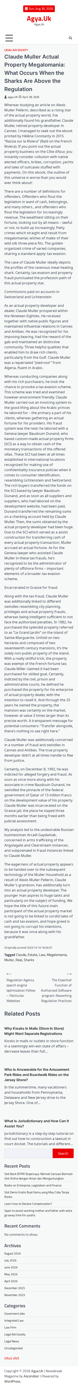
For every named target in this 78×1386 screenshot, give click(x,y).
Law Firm (10, 1327)
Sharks (29, 959)
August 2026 (12, 1253)
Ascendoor (31, 1376)
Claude (21, 954)
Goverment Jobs (14, 1313)
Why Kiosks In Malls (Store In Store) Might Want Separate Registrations (34, 1031)
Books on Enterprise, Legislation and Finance (33, 1185)
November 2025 (14, 1295)
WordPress (12, 1381)
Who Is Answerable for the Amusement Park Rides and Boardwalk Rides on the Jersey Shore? (36, 1074)
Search (63, 1153)
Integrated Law (14, 1320)
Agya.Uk (39, 18)
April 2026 (11, 1281)
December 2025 (14, 1288)
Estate (32, 954)
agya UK (13, 97)
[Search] (70, 38)
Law (42, 954)
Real (19, 959)
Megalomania (57, 954)
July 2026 (10, 1260)
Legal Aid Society (16, 50)
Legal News (11, 1341)
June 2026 (11, 1267)
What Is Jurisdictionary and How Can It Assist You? (36, 1123)
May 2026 (11, 1274)
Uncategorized (13, 1348)
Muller (9, 959)
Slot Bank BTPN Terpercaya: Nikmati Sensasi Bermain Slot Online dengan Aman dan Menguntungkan (38, 1176)
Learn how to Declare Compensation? (28, 1203)
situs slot (11, 1358)
